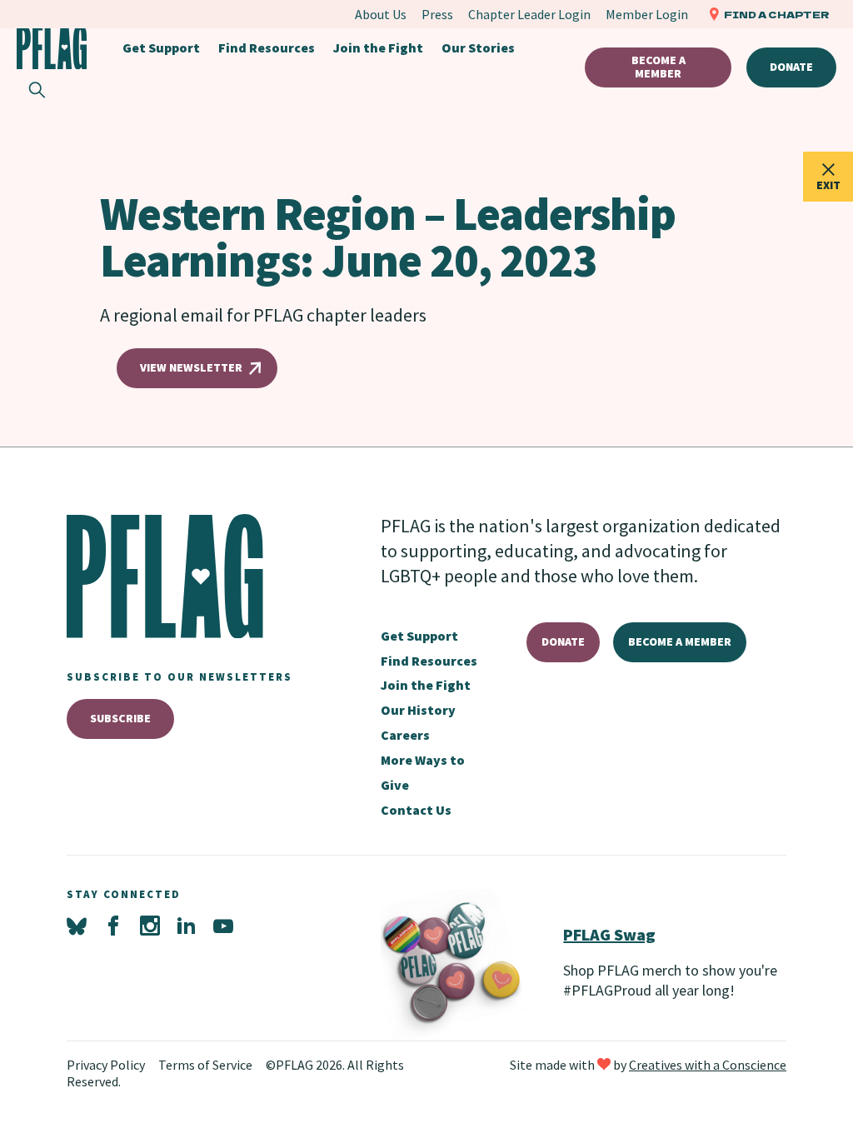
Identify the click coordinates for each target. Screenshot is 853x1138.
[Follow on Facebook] (113, 926)
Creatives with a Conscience (707, 1064)
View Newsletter (191, 367)
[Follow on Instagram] (150, 926)
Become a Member (658, 66)
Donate (791, 66)
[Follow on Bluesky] (77, 926)
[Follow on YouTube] (223, 926)
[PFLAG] (52, 47)
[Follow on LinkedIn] (187, 926)
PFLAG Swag (609, 934)
